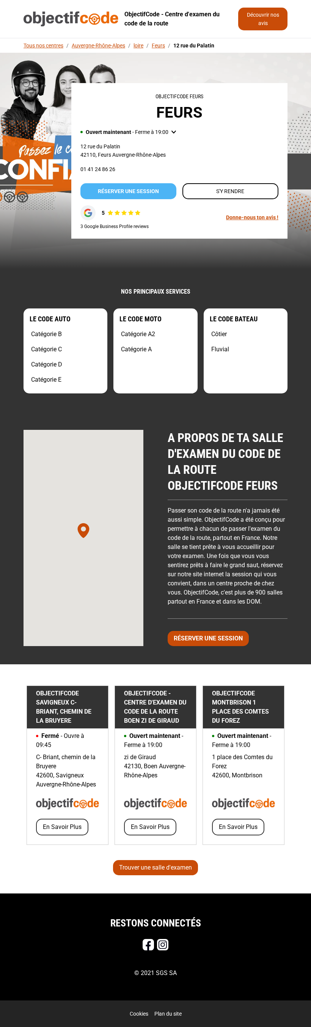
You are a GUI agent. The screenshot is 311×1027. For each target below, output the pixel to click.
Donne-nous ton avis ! (252, 217)
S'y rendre (230, 191)
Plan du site (168, 1014)
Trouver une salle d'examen (155, 867)
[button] (128, 132)
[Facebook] (148, 944)
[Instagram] (162, 944)
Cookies (139, 1014)
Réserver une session (128, 191)
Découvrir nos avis (263, 19)
